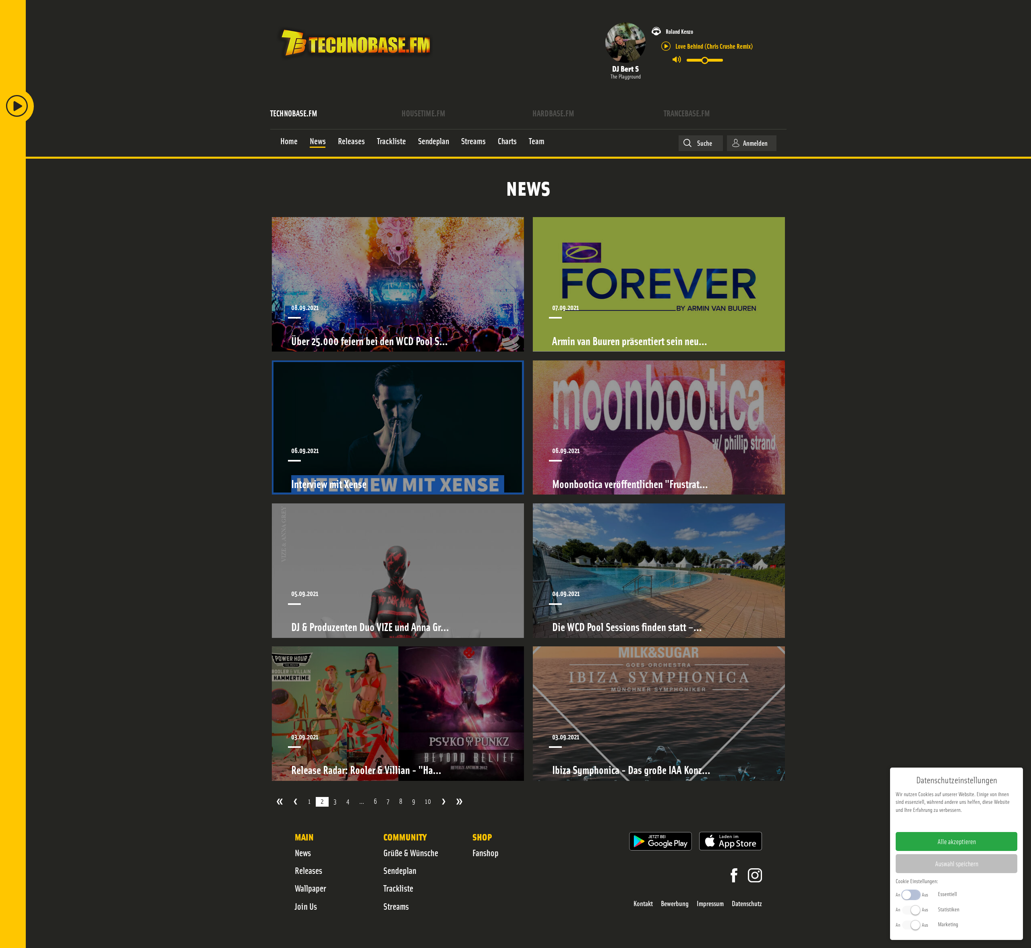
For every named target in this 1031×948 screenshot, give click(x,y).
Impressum (710, 903)
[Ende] (459, 802)
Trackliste (398, 888)
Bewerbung (675, 903)
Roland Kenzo (679, 31)
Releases (308, 870)
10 (428, 801)
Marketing (948, 923)
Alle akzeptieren (957, 841)
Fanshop (485, 852)
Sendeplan (399, 870)
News (303, 852)
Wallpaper (310, 888)
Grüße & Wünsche (410, 852)
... (361, 801)
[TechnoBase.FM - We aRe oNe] (355, 61)
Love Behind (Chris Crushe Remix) (714, 45)
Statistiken (948, 909)
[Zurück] (295, 802)
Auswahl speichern (956, 863)
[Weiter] (443, 802)
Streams (396, 906)
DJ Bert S (625, 68)
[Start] (280, 802)
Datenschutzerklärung (970, 822)
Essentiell (947, 893)
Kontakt (643, 903)
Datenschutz (747, 903)
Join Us (306, 906)
